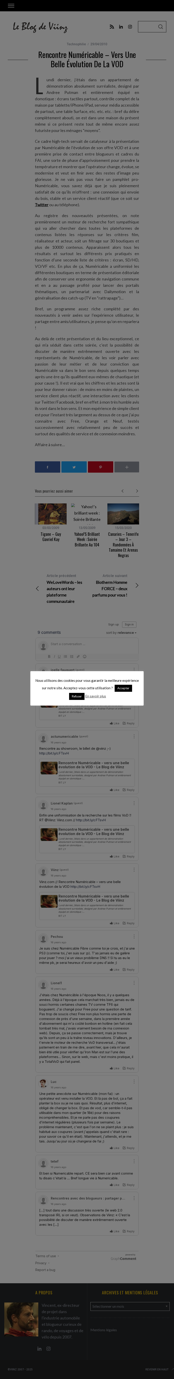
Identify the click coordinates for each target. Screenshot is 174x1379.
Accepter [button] (123, 688)
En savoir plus (95, 696)
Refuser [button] (77, 696)
